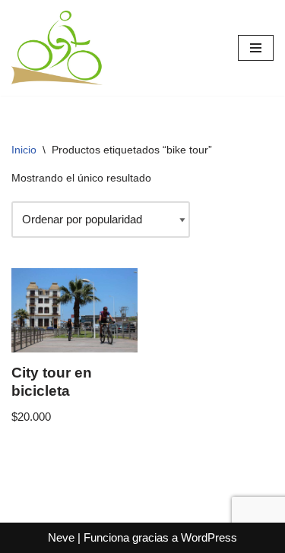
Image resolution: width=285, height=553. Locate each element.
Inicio (23, 150)
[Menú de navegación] (256, 48)
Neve (61, 537)
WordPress (209, 537)
